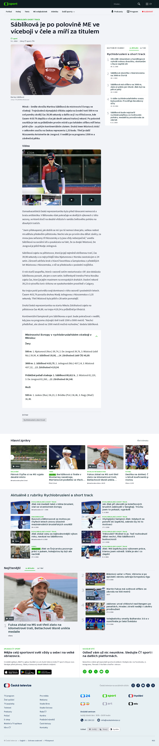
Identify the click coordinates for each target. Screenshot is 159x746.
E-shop (7, 719)
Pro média (44, 695)
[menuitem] (9, 11)
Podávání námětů (47, 719)
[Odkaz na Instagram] (85, 672)
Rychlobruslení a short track (25, 19)
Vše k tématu (142, 440)
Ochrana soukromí (35, 740)
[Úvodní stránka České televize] (18, 685)
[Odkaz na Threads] (107, 672)
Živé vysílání (9, 699)
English (22, 740)
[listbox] (103, 729)
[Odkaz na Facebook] (90, 672)
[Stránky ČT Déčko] (84, 704)
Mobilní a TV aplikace (13, 723)
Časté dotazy (45, 723)
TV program (9, 695)
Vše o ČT (7, 727)
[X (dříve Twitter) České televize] (148, 685)
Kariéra (43, 715)
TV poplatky (9, 703)
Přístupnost (49, 740)
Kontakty (44, 727)
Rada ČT (43, 711)
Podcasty (8, 711)
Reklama (43, 699)
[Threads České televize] (153, 685)
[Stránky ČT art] (107, 704)
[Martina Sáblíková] (56, 69)
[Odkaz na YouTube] (101, 672)
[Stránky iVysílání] (136, 696)
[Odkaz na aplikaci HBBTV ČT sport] (44, 672)
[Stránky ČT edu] (133, 704)
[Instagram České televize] (133, 685)
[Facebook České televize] (138, 685)
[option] (93, 729)
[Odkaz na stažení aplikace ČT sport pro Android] (27, 672)
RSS (153, 740)
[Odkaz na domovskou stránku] (14, 3)
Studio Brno (45, 703)
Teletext (7, 707)
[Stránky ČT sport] (109, 696)
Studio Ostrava (46, 707)
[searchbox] (125, 4)
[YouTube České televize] (143, 685)
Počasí (7, 715)
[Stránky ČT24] (85, 696)
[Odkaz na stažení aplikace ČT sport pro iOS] (11, 672)
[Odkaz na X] (96, 672)
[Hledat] (139, 4)
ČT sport (14, 38)
